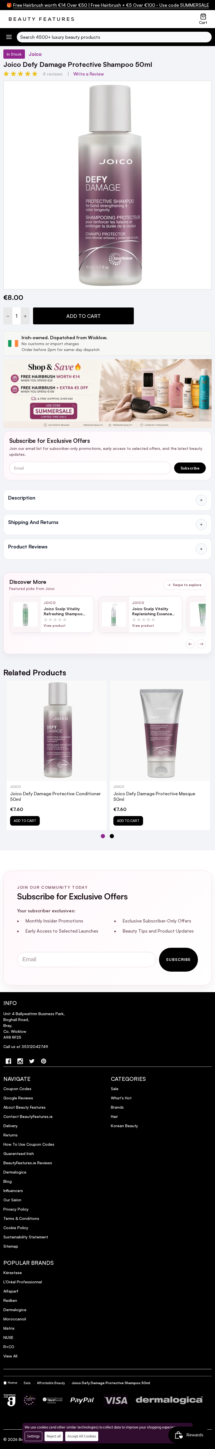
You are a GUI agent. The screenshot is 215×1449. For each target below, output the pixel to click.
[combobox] (114, 37)
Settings (33, 1436)
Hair (114, 1116)
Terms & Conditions (21, 1218)
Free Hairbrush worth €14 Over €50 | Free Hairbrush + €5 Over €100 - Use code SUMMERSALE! (112, 5)
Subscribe (190, 468)
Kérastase (12, 1272)
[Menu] (9, 37)
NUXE (8, 1337)
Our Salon (12, 1199)
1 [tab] (103, 836)
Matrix (9, 1328)
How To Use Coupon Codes (28, 1144)
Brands (117, 1107)
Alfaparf (10, 1291)
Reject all (54, 1436)
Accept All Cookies (81, 1436)
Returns (10, 1135)
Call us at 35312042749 (25, 1046)
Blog (7, 1181)
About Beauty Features (24, 1107)
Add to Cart (83, 316)
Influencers (13, 1190)
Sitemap (10, 1246)
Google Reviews (18, 1097)
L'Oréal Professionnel (22, 1281)
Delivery (10, 1125)
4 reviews (52, 74)
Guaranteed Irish (18, 1153)
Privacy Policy (16, 1209)
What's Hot (121, 1097)
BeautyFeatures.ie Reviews (27, 1162)
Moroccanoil (14, 1318)
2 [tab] (112, 836)
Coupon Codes (17, 1088)
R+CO (8, 1346)
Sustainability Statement (25, 1236)
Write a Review (88, 74)
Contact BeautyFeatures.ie (28, 1116)
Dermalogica (14, 1172)
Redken (10, 1300)
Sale (114, 1088)
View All (10, 1356)
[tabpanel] (57, 755)
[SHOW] (201, 500)
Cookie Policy (15, 1227)
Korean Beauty (124, 1125)
